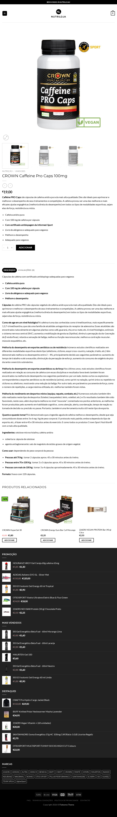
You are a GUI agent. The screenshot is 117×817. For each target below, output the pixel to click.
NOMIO (30, 777)
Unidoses (20, 171)
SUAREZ (105, 777)
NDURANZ (7, 777)
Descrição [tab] (9, 270)
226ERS (6, 772)
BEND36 (43, 772)
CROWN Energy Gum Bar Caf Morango (58, 530)
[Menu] (4, 13)
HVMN (86, 772)
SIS (98, 777)
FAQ (29, 800)
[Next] (109, 84)
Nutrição (7, 171)
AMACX (33, 772)
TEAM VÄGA (8, 781)
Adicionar (25, 247)
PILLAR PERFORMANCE (60, 777)
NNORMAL (19, 777)
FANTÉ (77, 772)
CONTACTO (85, 800)
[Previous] (8, 84)
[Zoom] (6, 137)
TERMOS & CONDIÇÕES (42, 800)
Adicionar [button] (9, 540)
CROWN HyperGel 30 (12, 530)
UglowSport (21, 781)
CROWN (68, 772)
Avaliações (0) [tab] (26, 270)
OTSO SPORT (41, 777)
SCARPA (91, 777)
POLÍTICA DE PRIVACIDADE (66, 800)
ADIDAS (15, 772)
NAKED (106, 772)
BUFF (51, 772)
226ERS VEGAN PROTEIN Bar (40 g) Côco (95, 531)
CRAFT (59, 772)
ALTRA (25, 772)
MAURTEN (95, 772)
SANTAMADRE (78, 777)
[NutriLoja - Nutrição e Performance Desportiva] (58, 13)
